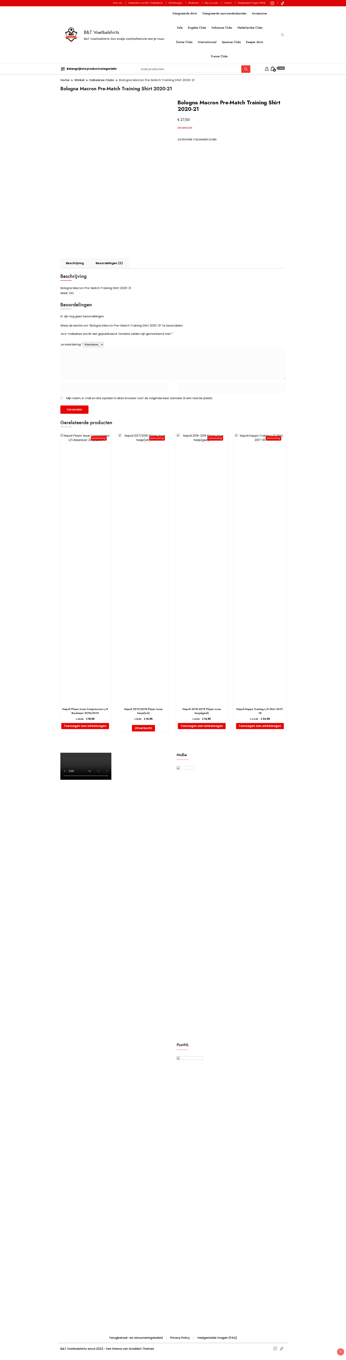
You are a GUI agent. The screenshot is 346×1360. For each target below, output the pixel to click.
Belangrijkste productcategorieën (92, 69)
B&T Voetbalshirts (101, 32)
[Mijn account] (267, 68)
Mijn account (211, 3)
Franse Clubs (219, 56)
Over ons (117, 3)
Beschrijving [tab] (75, 263)
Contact (228, 3)
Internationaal (207, 42)
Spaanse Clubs (231, 42)
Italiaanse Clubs (222, 28)
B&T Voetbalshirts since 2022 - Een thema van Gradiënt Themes (107, 1349)
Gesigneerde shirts (184, 13)
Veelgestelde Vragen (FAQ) (251, 3)
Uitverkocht (143, 728)
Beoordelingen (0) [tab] (109, 263)
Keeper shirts (254, 42)
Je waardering (71, 344)
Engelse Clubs (197, 28)
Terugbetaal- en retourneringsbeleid (136, 1338)
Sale (180, 28)
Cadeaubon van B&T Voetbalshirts (145, 3)
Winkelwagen (175, 3)
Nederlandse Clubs (250, 28)
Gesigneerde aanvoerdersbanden (224, 13)
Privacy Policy (180, 1338)
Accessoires (259, 13)
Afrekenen (193, 3)
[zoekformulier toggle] (282, 35)
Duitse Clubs (184, 42)
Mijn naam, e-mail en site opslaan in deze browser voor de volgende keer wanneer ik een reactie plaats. (139, 398)
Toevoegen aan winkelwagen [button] (85, 726)
